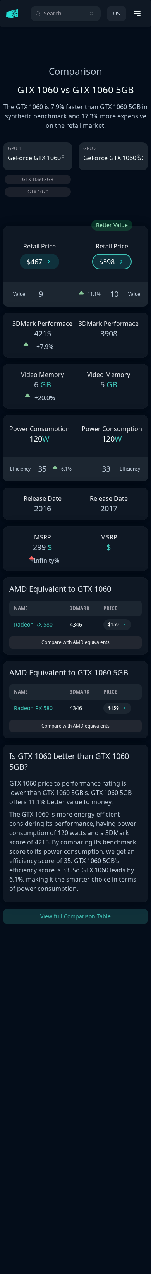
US (116, 13)
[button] (39, 261)
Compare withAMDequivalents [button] (75, 642)
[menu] (137, 13)
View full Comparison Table (75, 916)
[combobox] (65, 13)
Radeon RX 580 (33, 624)
